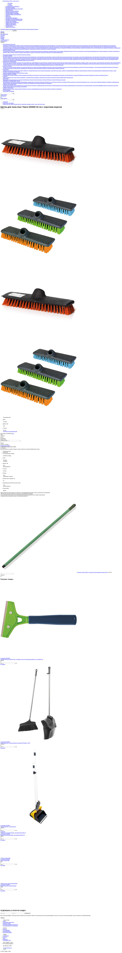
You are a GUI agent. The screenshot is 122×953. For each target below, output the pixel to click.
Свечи (4, 83)
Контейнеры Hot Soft (45, 45)
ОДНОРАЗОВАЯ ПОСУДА (12, 12)
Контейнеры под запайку (101, 47)
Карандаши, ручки (49, 70)
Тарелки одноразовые (24, 52)
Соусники (47, 49)
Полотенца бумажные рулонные (75, 67)
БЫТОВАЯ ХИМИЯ (10, 7)
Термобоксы (53, 49)
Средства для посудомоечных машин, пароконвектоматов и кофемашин (72, 58)
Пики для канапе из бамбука (60, 82)
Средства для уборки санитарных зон (71, 59)
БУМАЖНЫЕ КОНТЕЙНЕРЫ (12, 6)
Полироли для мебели (106, 57)
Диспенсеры (72, 63)
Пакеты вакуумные (51, 77)
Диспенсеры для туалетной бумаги (55, 65)
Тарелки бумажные (44, 46)
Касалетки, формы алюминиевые (11, 47)
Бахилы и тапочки (7, 73)
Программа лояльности (8, 922)
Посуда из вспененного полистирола (82, 51)
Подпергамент (79, 85)
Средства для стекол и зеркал (96, 58)
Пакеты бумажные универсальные (39, 77)
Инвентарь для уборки (8, 62)
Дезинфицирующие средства (102, 59)
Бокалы (15, 54)
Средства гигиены (7, 66)
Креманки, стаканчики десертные (32, 49)
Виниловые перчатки (8, 79)
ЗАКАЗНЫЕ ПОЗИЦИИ (8, 91)
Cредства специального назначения (34, 59)
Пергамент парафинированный (39, 85)
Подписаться (27, 913)
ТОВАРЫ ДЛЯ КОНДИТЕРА (12, 22)
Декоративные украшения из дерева (12, 82)
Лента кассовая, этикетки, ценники (62, 70)
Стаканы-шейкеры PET (57, 52)
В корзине (7, 445)
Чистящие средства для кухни (87, 59)
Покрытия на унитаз (32, 67)
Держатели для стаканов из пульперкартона (28, 51)
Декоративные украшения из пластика (30, 82)
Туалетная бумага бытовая (39, 68)
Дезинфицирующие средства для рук (25, 60)
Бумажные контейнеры (8, 45)
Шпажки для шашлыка (46, 83)
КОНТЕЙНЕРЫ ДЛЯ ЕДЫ (9, 44)
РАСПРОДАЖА (9, 26)
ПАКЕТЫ (8, 15)
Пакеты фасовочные (68, 77)
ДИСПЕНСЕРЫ (9, 10)
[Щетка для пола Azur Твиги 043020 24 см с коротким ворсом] (39, 186)
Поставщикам (6, 930)
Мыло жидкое (45, 57)
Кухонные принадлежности (16, 89)
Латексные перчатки (18, 79)
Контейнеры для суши (90, 47)
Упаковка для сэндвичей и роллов (67, 46)
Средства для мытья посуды (48, 58)
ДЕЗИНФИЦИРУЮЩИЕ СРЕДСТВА (14, 8)
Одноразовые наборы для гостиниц (18, 67)
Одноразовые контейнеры (93, 46)
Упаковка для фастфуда (81, 46)
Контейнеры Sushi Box (96, 45)
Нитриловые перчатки (28, 79)
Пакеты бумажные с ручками (24, 77)
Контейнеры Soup (86, 45)
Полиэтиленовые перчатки (40, 79)
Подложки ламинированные (69, 85)
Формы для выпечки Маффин (96, 85)
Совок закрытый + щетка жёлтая (8, 826)
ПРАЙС (2, 38)
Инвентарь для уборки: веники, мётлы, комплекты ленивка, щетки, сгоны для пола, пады (78, 62)
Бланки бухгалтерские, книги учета (11, 70)
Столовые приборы (14, 52)
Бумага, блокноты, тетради (26, 70)
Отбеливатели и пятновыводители (93, 57)
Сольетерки (86, 85)
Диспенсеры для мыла (99, 63)
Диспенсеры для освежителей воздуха (17, 65)
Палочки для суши (49, 82)
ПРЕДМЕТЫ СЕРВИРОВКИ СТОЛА (14, 19)
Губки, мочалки (113, 62)
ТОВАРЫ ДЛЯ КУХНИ (11, 23)
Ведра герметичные (112, 46)
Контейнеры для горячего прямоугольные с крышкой (53, 47)
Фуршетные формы (25, 54)
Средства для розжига (45, 89)
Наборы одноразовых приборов (61, 51)
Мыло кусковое (52, 57)
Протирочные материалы (112, 67)
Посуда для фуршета (8, 54)
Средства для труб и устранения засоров (52, 59)
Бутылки (15, 51)
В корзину (3, 445)
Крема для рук (6, 67)
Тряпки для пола (65, 63)
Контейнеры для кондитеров (109, 45)
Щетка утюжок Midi (5, 860)
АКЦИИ (2, 31)
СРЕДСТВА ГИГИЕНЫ (11, 21)
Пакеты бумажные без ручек (10, 77)
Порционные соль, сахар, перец (88, 82)
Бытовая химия (7, 57)
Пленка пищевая (23, 75)
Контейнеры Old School (76, 45)
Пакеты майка (59, 77)
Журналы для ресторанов (38, 70)
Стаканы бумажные (103, 51)
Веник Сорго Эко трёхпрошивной (8, 885)
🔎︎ (13, 93)
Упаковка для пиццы (84, 75)
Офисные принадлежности (81, 70)
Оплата (10, 4)
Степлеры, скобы (112, 70)
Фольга (106, 75)
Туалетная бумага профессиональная (55, 68)
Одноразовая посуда (8, 51)
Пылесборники (30, 63)
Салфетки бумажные (101, 82)
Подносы (71, 51)
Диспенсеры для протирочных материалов (36, 65)
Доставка (10, 3)
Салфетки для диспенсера (27, 68)
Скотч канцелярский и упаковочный (99, 70)
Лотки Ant (26, 46)
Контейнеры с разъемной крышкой (15, 49)
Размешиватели (95, 51)
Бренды (5, 929)
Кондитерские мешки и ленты (10, 85)
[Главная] (4, 41)
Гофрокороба (6, 75)
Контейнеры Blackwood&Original (32, 45)
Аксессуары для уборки (16, 57)
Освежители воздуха (61, 57)
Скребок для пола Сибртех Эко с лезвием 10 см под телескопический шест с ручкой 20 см (22, 659)
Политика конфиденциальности (10, 924)
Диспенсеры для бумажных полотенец (84, 63)
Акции (4, 921)
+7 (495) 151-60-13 (5, 39)
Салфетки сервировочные (113, 82)
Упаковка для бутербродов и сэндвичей (69, 75)
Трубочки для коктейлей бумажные (14, 83)
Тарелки (19, 54)
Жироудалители (26, 57)
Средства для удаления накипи (111, 58)
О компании (6, 935)
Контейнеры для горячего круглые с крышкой (30, 47)
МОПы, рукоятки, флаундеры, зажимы (18, 63)
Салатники (42, 49)
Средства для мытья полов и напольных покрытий (29, 58)
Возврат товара (6, 923)
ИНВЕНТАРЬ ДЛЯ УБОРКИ (12, 11)
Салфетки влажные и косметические (12, 68)
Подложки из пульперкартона (53, 75)
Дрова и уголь (6, 89)
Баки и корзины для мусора (20, 62)
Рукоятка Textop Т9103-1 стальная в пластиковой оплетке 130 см (92, 572)
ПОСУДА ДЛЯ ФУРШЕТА (11, 18)
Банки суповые (103, 46)
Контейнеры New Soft (66, 45)
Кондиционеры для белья (36, 57)
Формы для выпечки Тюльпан (10, 86)
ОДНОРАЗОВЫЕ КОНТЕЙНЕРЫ (13, 14)
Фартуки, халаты (24, 73)
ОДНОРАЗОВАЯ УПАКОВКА (12, 13)
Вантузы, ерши (30, 62)
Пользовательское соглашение (10, 925)
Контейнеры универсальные (17, 46)
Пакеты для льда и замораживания (31, 89)
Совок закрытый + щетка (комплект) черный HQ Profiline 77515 (15, 743)
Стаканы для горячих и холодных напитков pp (41, 52)
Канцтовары (6, 69)
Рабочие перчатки (51, 79)
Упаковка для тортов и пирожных (97, 75)
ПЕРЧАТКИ (8, 16)
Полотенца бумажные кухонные (44, 67)
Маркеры (72, 70)
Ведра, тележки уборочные (50, 62)
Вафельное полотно (39, 62)
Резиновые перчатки (60, 79)
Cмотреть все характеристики (10, 431)
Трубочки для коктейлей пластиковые (32, 83)
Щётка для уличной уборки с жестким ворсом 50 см (13, 835)
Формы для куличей (22, 86)
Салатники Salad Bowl (34, 46)
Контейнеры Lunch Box (55, 45)
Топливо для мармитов (56, 89)
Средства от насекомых (9, 59)
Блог (4, 938)
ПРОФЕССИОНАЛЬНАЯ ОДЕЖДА (14, 20)
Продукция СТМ (7, 940)
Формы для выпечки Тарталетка (110, 85)
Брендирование (4, 34)
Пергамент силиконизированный (54, 85)
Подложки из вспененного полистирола (36, 75)
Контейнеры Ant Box (19, 45)
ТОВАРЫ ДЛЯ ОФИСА (11, 24)
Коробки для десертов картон (24, 85)
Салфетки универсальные (40, 63)
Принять (2, 917)
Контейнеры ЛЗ (7, 46)
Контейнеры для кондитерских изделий (75, 47)
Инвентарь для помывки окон (54, 63)
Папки (89, 70)
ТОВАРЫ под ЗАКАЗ (10, 27)
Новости (5, 936)
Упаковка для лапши (54, 46)
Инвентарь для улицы (104, 62)
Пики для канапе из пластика (74, 82)
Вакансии (5, 939)
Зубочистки (42, 82)
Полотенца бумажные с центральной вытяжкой (94, 67)
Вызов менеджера (7, 932)
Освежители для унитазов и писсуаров (75, 57)
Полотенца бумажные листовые (60, 67)
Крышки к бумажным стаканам (46, 51)
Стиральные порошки (20, 59)
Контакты (10, 5)
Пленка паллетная (14, 75)
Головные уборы (16, 73)
